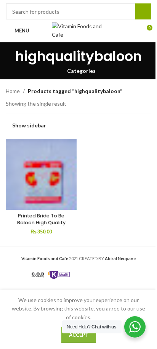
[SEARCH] (143, 11)
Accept (78, 335)
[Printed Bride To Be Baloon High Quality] (41, 174)
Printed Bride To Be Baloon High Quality (41, 219)
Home (13, 91)
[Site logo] (78, 30)
